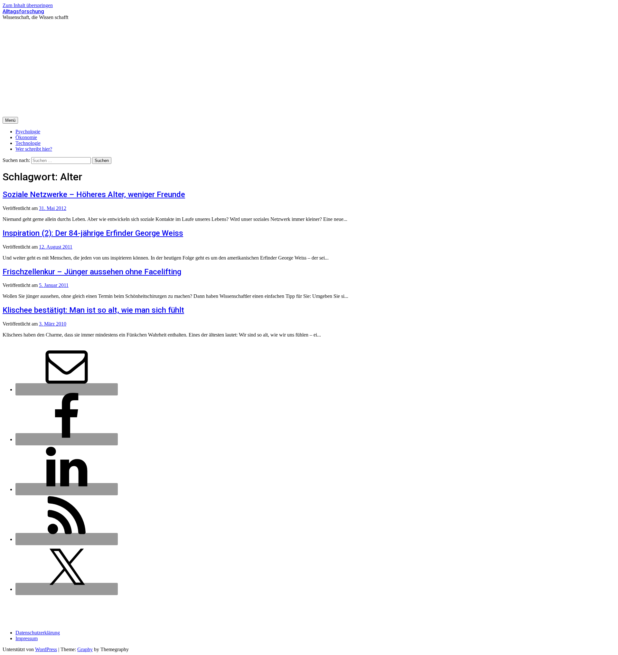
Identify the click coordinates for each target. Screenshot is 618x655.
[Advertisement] (309, 69)
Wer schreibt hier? (33, 149)
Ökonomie (26, 137)
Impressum (26, 638)
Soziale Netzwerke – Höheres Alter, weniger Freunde (94, 194)
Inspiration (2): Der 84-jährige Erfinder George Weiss (93, 233)
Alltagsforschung (23, 11)
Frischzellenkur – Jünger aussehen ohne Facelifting (92, 271)
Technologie (28, 143)
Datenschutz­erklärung (37, 632)
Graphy (85, 649)
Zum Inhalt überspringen (28, 5)
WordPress (46, 649)
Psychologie (27, 131)
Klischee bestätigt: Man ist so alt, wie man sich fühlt (93, 310)
